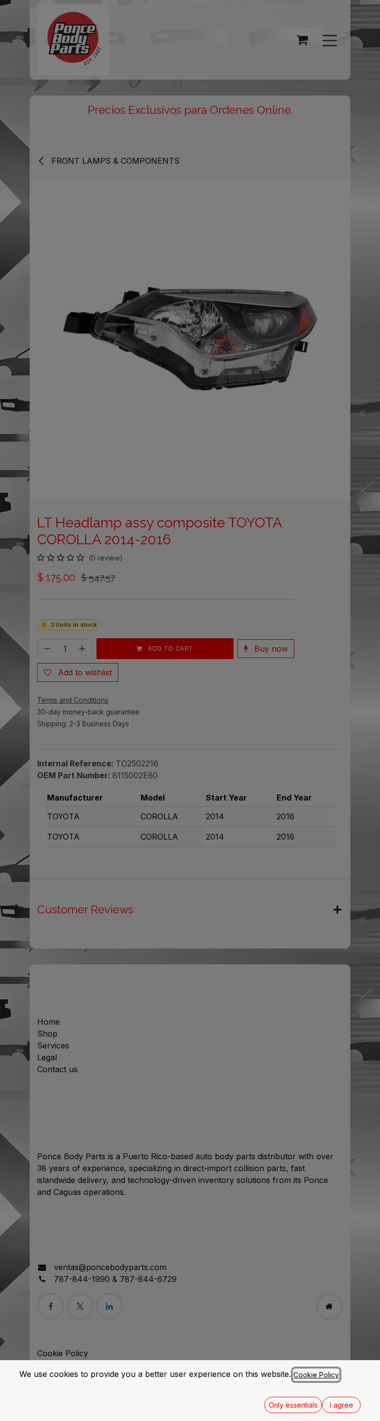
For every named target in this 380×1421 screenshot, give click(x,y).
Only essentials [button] (293, 1405)
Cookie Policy (316, 1375)
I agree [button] (341, 1405)
